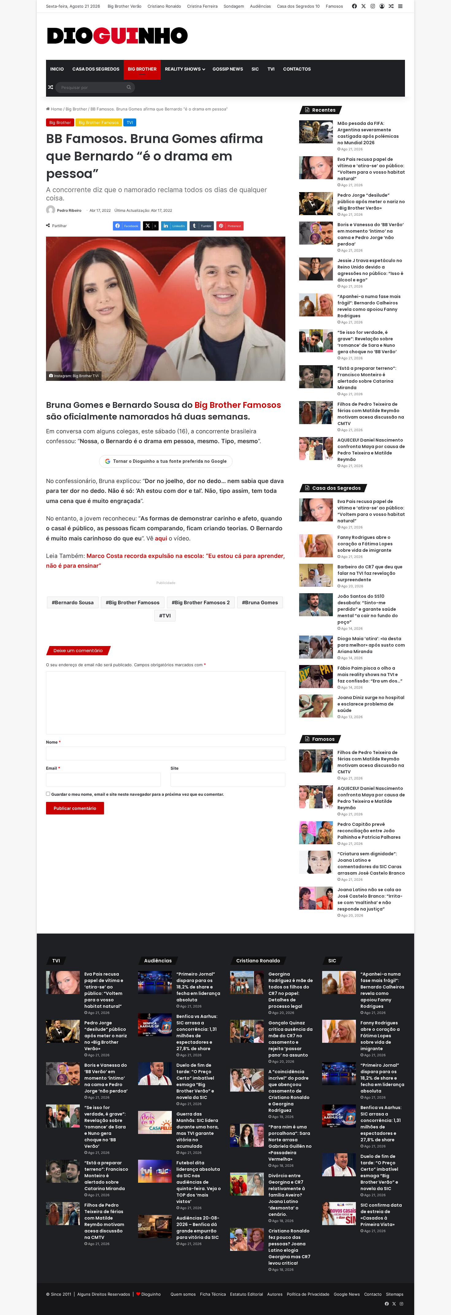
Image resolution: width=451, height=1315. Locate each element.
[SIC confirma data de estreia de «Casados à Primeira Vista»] (339, 1213)
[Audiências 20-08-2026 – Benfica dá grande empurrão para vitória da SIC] (155, 1226)
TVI (271, 69)
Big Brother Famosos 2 (202, 602)
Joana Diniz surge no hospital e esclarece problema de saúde (370, 704)
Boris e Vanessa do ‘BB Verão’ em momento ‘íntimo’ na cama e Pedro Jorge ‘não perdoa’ (106, 1078)
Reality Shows (183, 69)
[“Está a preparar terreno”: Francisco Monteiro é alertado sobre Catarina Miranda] (316, 376)
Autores (275, 1294)
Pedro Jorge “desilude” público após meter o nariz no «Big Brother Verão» (371, 201)
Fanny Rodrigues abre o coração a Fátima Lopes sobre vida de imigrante (365, 543)
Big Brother (142, 69)
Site (175, 768)
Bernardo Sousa (74, 602)
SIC (255, 69)
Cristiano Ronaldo (164, 6)
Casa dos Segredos (95, 69)
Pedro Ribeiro (69, 210)
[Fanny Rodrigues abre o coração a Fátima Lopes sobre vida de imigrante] (316, 545)
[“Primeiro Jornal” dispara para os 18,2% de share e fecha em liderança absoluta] (155, 982)
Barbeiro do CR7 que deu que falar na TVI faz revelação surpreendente (370, 573)
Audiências (260, 6)
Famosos (334, 6)
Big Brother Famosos (99, 122)
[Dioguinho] (117, 36)
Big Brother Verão (124, 6)
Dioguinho (151, 1294)
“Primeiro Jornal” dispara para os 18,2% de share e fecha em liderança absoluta (198, 987)
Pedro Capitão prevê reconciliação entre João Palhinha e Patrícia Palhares (369, 830)
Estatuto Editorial (246, 1294)
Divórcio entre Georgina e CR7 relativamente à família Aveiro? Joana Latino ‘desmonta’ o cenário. (286, 1195)
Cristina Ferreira (202, 6)
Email (53, 768)
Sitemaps (394, 1294)
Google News (347, 1294)
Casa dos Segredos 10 (298, 6)
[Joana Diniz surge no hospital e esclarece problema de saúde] (316, 705)
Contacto (373, 1294)
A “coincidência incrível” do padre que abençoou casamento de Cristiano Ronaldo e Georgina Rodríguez (289, 1091)
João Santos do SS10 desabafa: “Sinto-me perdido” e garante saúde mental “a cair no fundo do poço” (367, 609)
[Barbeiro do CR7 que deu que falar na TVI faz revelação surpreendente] (316, 575)
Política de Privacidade (308, 1294)
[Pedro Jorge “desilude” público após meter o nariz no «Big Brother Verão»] (316, 203)
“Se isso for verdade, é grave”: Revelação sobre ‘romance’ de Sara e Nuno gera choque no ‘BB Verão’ (105, 1126)
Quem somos (183, 1294)
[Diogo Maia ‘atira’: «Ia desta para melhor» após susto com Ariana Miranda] (316, 647)
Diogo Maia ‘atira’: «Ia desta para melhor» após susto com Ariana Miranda (371, 645)
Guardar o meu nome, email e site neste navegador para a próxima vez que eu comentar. (137, 794)
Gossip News (228, 69)
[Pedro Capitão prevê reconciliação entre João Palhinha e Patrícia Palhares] (316, 832)
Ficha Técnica (213, 1294)
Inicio (57, 69)
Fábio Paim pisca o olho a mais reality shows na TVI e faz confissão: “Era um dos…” (370, 674)
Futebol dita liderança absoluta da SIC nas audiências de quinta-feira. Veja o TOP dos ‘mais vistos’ (198, 1182)
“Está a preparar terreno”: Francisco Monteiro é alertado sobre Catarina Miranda (106, 1176)
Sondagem (234, 6)
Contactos (297, 69)
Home (56, 108)
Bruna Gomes (261, 602)
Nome (53, 742)
